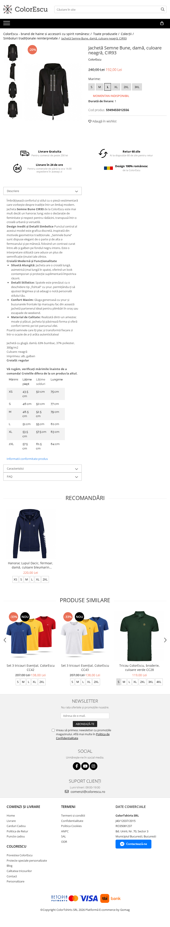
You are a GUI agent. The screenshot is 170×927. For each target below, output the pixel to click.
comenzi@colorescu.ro (87, 791)
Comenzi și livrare (23, 806)
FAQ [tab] (9, 476)
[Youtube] (85, 766)
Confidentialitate (72, 821)
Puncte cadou (16, 836)
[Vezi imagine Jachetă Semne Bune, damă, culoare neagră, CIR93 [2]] (13, 91)
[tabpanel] (53, 92)
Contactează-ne (136, 844)
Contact (12, 876)
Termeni (68, 806)
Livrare (11, 821)
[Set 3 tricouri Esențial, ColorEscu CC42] (31, 636)
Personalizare (15, 881)
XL (116, 87)
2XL (126, 87)
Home (11, 815)
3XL (137, 87)
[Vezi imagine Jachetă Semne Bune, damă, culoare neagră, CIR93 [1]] (13, 72)
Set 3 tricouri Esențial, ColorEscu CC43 (85, 667)
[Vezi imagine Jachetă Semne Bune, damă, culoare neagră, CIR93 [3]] (13, 110)
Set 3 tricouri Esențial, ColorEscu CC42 (31, 667)
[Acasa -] (25, 9)
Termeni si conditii (73, 815)
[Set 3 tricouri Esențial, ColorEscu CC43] (85, 636)
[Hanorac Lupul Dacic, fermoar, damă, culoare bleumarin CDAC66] (31, 534)
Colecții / (128, 34)
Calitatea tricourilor (19, 871)
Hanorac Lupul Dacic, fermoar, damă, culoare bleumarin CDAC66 (30, 565)
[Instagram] (93, 766)
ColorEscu (94, 59)
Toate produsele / (106, 34)
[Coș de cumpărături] (162, 23)
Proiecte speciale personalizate (27, 860)
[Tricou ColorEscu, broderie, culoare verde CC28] (139, 636)
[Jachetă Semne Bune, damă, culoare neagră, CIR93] (53, 92)
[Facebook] (77, 766)
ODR (64, 842)
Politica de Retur (17, 831)
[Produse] (7, 24)
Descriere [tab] (13, 191)
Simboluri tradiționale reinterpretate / (32, 38)
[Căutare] (163, 9)
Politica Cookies (71, 826)
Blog (9, 866)
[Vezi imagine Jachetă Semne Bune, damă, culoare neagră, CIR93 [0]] (13, 53)
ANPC (65, 831)
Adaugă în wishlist (104, 121)
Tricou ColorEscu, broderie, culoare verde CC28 (139, 667)
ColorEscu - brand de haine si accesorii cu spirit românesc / (48, 34)
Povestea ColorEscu (20, 855)
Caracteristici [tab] (15, 468)
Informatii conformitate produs (27, 459)
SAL (63, 836)
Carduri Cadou (16, 826)
